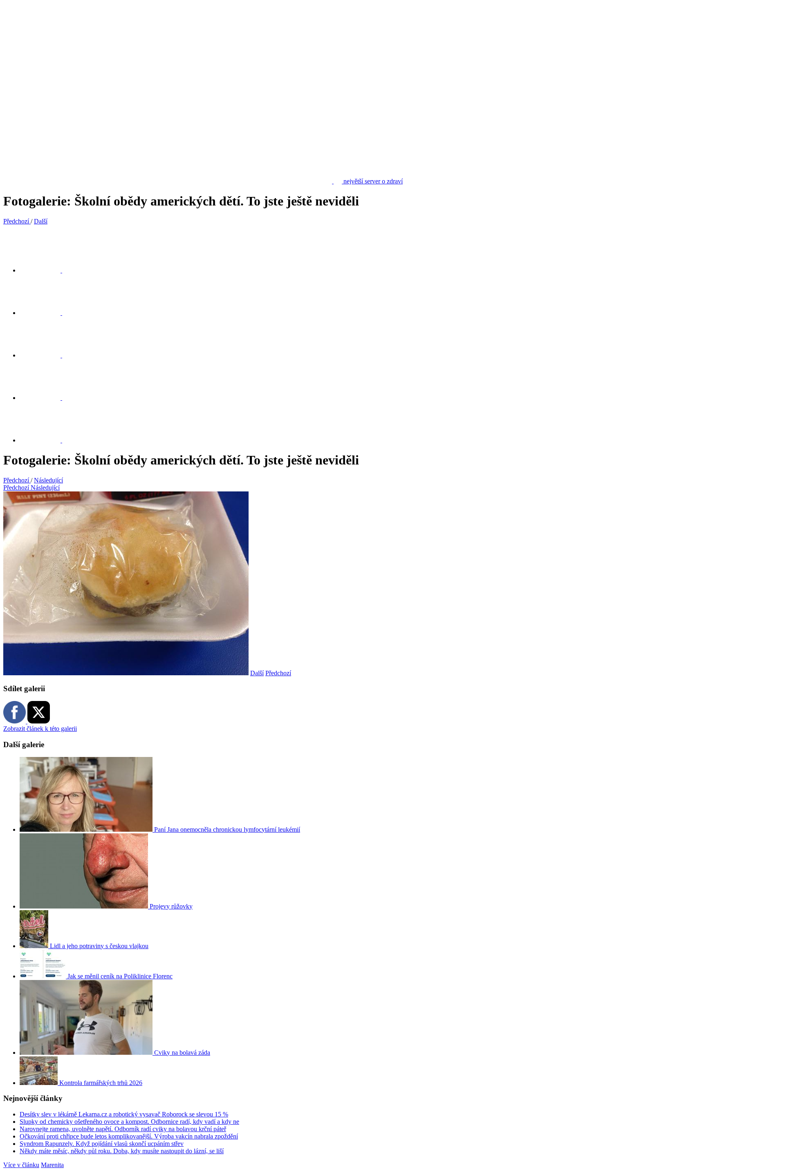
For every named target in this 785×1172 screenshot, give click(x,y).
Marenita (52, 1164)
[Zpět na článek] (45, 440)
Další (257, 673)
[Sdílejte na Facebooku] (45, 312)
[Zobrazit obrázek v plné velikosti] (45, 355)
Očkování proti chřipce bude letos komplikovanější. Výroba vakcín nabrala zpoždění (129, 1136)
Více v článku (21, 1164)
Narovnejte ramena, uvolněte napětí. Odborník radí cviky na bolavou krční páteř (123, 1128)
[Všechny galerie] (45, 397)
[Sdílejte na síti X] (45, 270)
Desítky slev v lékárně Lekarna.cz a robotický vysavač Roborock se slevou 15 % (124, 1114)
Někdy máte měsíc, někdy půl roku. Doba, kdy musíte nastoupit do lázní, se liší (122, 1150)
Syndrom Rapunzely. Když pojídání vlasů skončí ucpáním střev (102, 1143)
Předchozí (278, 673)
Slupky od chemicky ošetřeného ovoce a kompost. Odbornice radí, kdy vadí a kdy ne (129, 1121)
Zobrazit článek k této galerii (40, 728)
